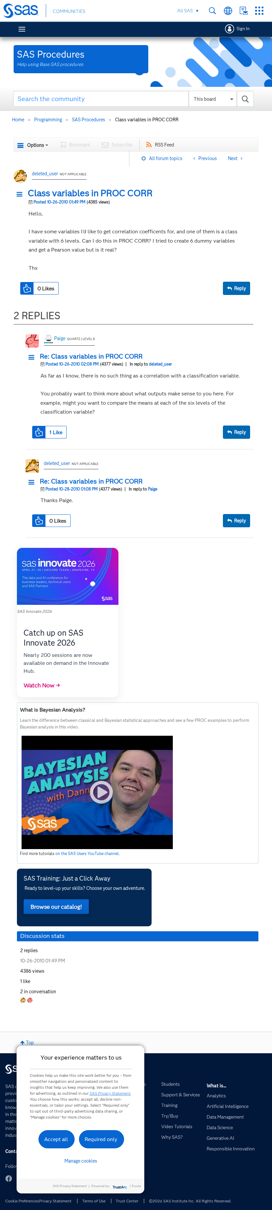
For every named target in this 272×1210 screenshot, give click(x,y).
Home (18, 120)
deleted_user (45, 174)
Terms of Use (93, 1200)
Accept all (56, 1139)
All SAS (185, 11)
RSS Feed (164, 145)
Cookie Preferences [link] (22, 1200)
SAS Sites (259, 11)
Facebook (8, 1178)
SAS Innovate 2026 (34, 611)
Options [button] (35, 145)
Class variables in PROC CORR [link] (146, 120)
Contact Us (243, 11)
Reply (240, 288)
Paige (59, 338)
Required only (101, 1139)
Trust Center (127, 1200)
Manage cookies (80, 1161)
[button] (21, 195)
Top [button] (30, 1043)
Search (212, 11)
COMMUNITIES (69, 11)
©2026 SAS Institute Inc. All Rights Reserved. (190, 1200)
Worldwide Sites (228, 11)
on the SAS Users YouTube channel (87, 853)
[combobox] (133, 99)
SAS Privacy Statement (110, 1093)
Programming (48, 120)
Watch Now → (42, 685)
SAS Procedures (88, 120)
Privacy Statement (55, 1200)
